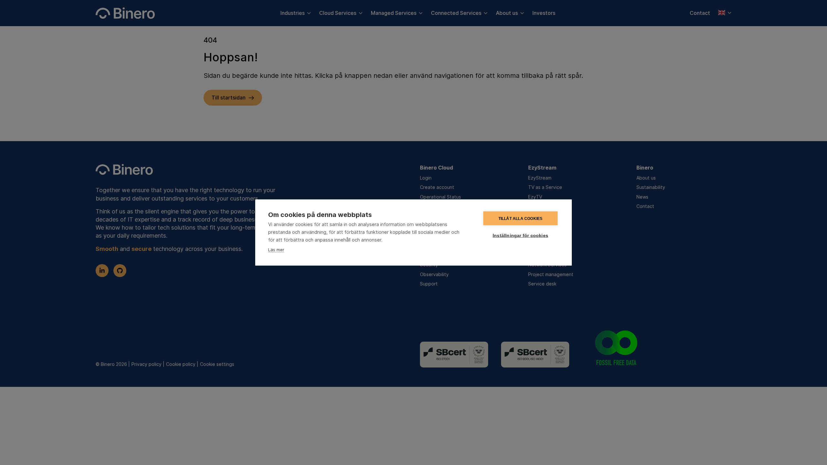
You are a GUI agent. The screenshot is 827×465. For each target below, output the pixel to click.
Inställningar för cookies (520, 235)
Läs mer (276, 249)
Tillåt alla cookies (520, 218)
